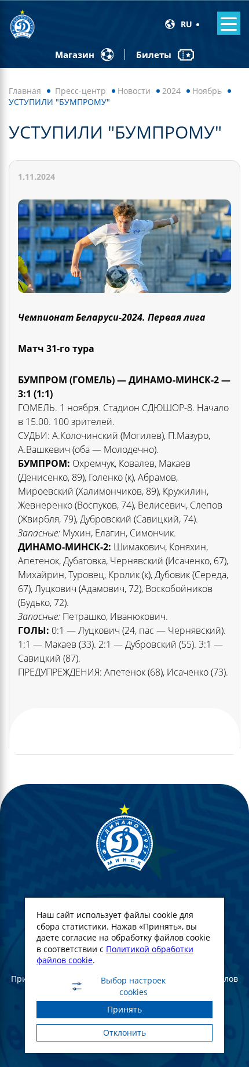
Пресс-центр (80, 90)
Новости (134, 90)
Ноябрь (207, 90)
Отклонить (124, 1032)
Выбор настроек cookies (133, 986)
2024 (171, 90)
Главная (25, 90)
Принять (124, 1009)
